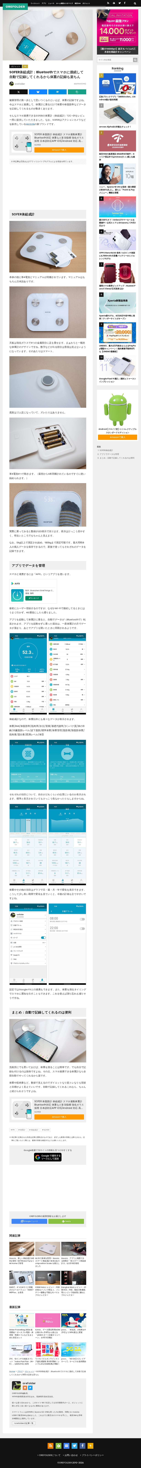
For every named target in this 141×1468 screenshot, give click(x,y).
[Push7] (108, 10)
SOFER (46, 1130)
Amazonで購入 (59, 149)
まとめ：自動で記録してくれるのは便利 (117, 458)
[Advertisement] (47, 186)
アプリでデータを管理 (109, 454)
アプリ (44, 3)
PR (25, 66)
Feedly (68, 1221)
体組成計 (34, 1130)
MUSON (30, 124)
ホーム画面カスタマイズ (64, 3)
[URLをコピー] (77, 91)
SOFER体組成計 (106, 450)
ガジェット (86, 3)
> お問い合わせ (70, 1455)
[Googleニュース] (66, 1446)
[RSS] (108, 3)
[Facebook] (125, 3)
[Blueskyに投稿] (38, 91)
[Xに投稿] (18, 91)
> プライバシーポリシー (92, 1455)
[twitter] (119, 3)
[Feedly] (113, 3)
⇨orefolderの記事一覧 (23, 1423)
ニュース (51, 3)
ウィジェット (35, 3)
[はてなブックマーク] (57, 91)
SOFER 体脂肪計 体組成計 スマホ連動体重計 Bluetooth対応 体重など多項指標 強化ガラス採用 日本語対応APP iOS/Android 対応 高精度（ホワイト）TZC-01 (59, 138)
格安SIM (78, 3)
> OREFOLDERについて (49, 1455)
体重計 (23, 1130)
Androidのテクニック (38, 10)
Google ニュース (31, 1221)
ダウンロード (34, 598)
